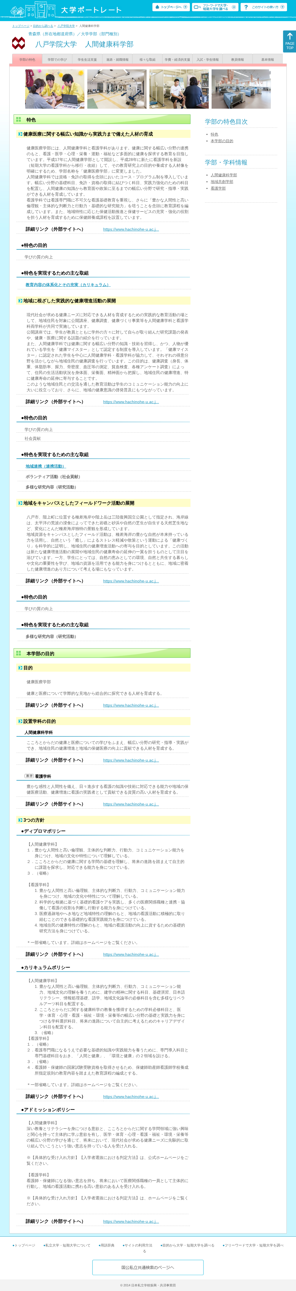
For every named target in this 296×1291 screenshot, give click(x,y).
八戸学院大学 (66, 25)
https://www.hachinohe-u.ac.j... (131, 229)
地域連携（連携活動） (46, 466)
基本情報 (267, 59)
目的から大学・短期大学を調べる (188, 1245)
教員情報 (237, 59)
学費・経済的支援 (177, 59)
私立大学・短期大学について (67, 1245)
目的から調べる (43, 25)
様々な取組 (148, 59)
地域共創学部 (222, 181)
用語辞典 (107, 1245)
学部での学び (57, 59)
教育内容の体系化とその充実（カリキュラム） (68, 284)
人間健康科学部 (224, 175)
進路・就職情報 (117, 59)
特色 (214, 134)
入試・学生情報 (208, 59)
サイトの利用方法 (138, 1245)
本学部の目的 (222, 141)
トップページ (20, 25)
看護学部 (218, 188)
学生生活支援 (87, 59)
